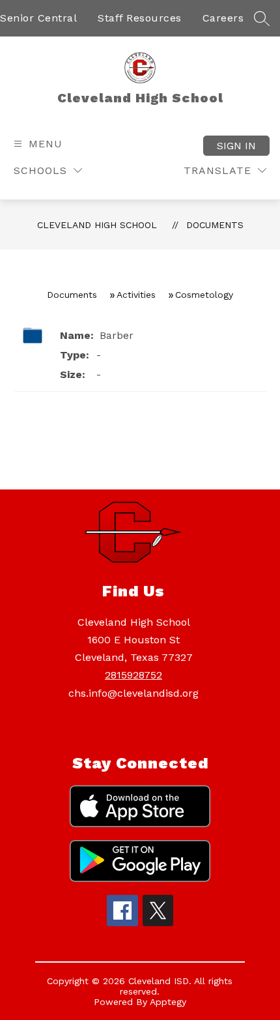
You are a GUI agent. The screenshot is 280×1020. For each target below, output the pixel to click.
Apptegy (168, 1002)
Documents (215, 225)
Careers (223, 18)
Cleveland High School (97, 225)
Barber (114, 335)
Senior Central (38, 18)
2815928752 (133, 675)
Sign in (236, 145)
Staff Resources (140, 18)
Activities (136, 294)
